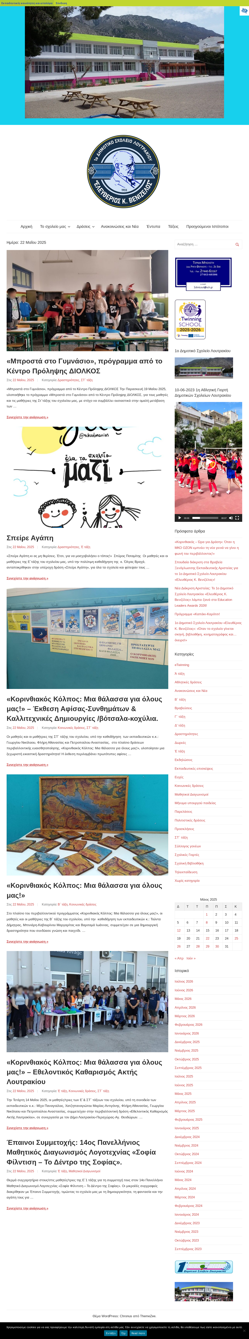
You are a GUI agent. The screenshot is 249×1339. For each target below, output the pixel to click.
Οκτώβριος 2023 (187, 1240)
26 (179, 946)
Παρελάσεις (183, 811)
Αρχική (26, 226)
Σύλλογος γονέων (188, 846)
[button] (208, 462)
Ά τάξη (179, 674)
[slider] (205, 518)
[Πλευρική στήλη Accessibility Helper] (244, 11)
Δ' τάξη (180, 725)
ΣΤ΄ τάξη (87, 380)
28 (198, 946)
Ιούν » (191, 958)
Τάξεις (173, 226)
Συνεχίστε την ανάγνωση (26, 417)
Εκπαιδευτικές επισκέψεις (194, 768)
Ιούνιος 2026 (184, 990)
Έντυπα (153, 226)
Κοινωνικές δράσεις (71, 727)
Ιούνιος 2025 (184, 1085)
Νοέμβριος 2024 (186, 1145)
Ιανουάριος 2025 (187, 1128)
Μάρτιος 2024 (185, 1197)
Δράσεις (83, 226)
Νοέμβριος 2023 (186, 1232)
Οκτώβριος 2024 (187, 1154)
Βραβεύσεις (183, 708)
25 (236, 938)
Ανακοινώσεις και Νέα (120, 226)
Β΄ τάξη (63, 904)
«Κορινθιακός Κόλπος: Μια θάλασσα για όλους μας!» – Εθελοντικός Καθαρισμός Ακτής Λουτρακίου (84, 1072)
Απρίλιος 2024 (185, 1189)
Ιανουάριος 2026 (187, 1033)
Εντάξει (111, 1333)
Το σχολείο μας (53, 226)
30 (217, 946)
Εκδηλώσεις (183, 760)
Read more (138, 1333)
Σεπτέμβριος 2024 (188, 1163)
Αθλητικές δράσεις (188, 682)
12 (179, 930)
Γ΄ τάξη (180, 717)
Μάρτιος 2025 (185, 1111)
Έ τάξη (85, 547)
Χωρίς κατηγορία (187, 881)
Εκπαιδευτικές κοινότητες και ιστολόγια (27, 3)
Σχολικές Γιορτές (187, 855)
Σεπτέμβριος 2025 (188, 1068)
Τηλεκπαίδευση (186, 872)
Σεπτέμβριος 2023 (188, 1249)
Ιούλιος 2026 (184, 981)
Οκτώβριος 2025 (187, 1059)
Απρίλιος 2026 (185, 1007)
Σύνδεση (61, 3)
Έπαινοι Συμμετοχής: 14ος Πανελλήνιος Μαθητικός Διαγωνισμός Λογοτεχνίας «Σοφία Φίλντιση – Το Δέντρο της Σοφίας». (81, 1152)
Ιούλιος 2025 (184, 1076)
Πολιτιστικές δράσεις (190, 820)
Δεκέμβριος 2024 (187, 1137)
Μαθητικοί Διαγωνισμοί (84, 1171)
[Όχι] (244, 1331)
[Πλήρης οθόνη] (237, 518)
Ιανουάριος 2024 (187, 1214)
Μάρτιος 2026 (185, 1016)
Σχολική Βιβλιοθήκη (189, 863)
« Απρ (179, 958)
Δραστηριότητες (68, 380)
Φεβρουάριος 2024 (188, 1206)
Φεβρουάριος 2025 (188, 1119)
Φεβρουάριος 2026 (188, 1025)
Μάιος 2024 (183, 1180)
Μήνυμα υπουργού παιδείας (195, 803)
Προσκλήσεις (184, 829)
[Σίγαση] (231, 518)
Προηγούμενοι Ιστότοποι (207, 226)
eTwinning (182, 665)
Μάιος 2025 (183, 1094)
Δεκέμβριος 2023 (187, 1223)
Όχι (123, 1333)
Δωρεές (180, 743)
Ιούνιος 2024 (184, 1171)
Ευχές (179, 777)
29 (207, 946)
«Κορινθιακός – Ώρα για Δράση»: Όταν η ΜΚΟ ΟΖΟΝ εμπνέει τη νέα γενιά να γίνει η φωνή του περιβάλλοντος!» (207, 547)
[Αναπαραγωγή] (180, 518)
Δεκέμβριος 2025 (187, 1042)
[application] (208, 462)
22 (207, 938)
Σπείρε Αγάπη (30, 538)
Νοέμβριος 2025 (186, 1050)
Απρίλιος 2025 (185, 1102)
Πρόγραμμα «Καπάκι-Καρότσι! (197, 614)
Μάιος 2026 (183, 999)
